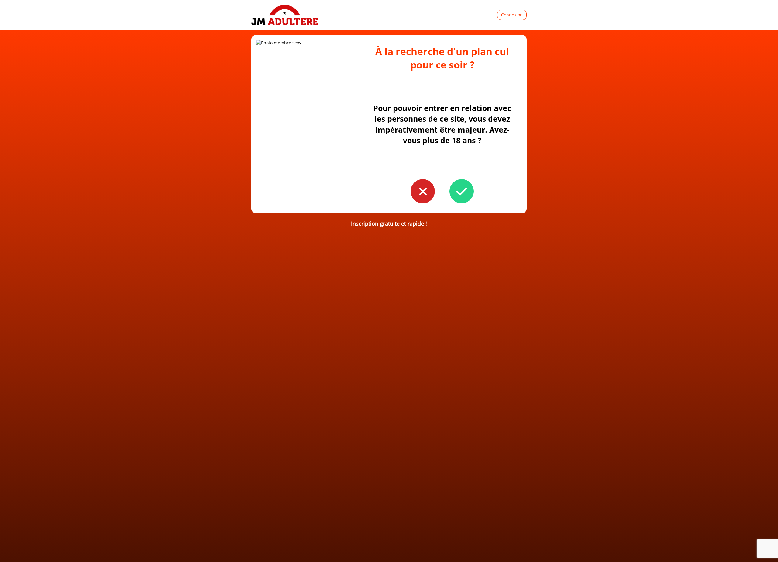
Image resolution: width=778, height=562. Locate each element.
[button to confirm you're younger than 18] (423, 191)
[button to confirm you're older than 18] (461, 191)
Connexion (512, 15)
